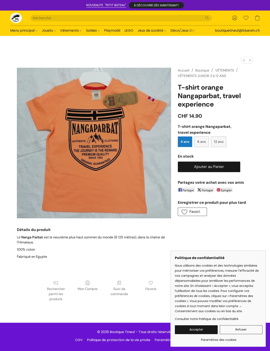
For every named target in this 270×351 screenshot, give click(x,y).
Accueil (183, 70)
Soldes (92, 30)
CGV (79, 340)
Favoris (150, 289)
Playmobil (112, 30)
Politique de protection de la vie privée (118, 340)
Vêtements (70, 30)
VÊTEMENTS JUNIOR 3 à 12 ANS (202, 76)
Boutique (202, 70)
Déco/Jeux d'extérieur (188, 30)
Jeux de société (151, 30)
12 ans (219, 141)
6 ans (201, 141)
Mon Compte (87, 289)
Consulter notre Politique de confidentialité (206, 319)
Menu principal (22, 30)
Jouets (48, 30)
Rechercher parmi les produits (56, 294)
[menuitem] (244, 60)
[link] (218, 338)
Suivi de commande (119, 291)
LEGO (128, 30)
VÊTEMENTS (224, 70)
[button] (156, 5)
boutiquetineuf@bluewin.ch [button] (237, 30)
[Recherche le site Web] (207, 18)
